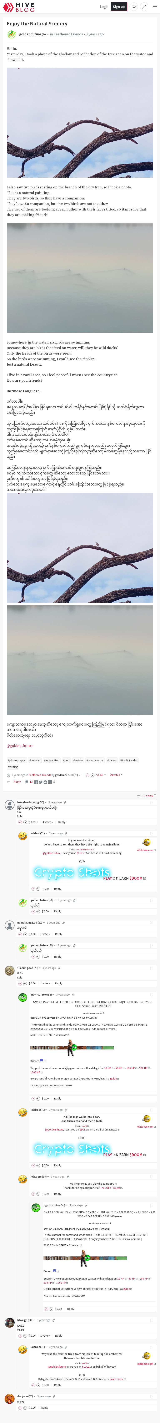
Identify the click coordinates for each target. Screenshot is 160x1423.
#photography (17, 760)
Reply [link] (17, 781)
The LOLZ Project (110, 1188)
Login (104, 6)
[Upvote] (88, 775)
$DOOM (136, 878)
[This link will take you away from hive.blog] (42, 1061)
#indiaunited (51, 760)
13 (31, 781)
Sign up (119, 6)
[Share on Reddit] (45, 782)
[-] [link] (152, 802)
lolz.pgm (38, 1176)
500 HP (143, 1068)
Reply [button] (61, 822)
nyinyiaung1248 (29, 922)
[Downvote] (93, 775)
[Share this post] (54, 782)
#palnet (112, 760)
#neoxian (34, 760)
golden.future (32, 34)
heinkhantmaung (30, 802)
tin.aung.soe (27, 968)
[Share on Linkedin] (50, 782)
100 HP (130, 1068)
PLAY (107, 878)
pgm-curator (41, 994)
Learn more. (116, 1379)
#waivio (78, 760)
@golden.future (20, 746)
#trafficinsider (129, 760)
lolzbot (37, 833)
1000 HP (35, 1072)
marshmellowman (84, 849)
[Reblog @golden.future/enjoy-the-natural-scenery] (8, 781)
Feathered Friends (68, 34)
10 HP (107, 1068)
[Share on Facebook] (36, 782)
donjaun (25, 1396)
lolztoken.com (145, 850)
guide (113, 1078)
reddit (84, 1126)
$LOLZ (80, 853)
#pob (66, 760)
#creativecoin (95, 760)
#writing (13, 767)
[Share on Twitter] (41, 782)
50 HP (118, 1068)
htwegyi (24, 1320)
